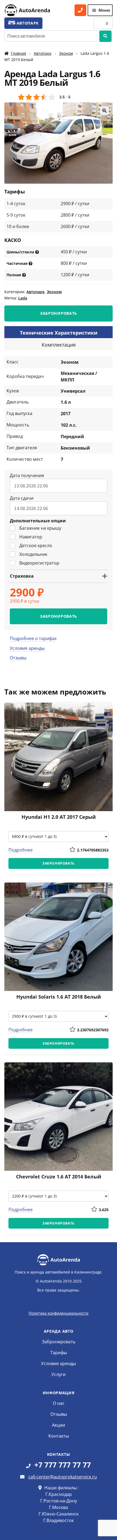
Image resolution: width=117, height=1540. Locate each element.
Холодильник (33, 554)
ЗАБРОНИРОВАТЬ (58, 313)
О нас (58, 1403)
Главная (18, 53)
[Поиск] (105, 36)
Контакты (58, 1436)
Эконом (66, 53)
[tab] (58, 332)
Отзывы (18, 658)
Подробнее (20, 850)
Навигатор (30, 536)
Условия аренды (27, 648)
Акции (58, 1425)
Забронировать (58, 1342)
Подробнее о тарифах (33, 638)
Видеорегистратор (39, 563)
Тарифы (58, 1353)
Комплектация (59, 344)
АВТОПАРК (27, 23)
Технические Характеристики (58, 332)
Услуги (58, 1374)
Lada (22, 298)
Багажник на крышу (40, 528)
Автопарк (42, 53)
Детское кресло (35, 545)
